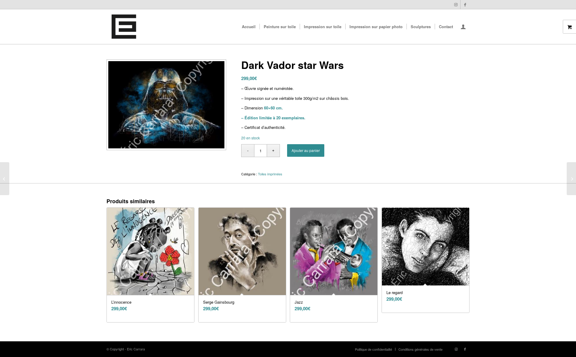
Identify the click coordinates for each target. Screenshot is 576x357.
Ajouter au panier (306, 150)
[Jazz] (4, 178)
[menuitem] (249, 26)
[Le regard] (571, 178)
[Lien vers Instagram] (456, 4)
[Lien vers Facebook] (465, 4)
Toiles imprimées (270, 173)
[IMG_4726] (123, 26)
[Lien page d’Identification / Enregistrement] (463, 27)
